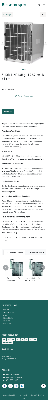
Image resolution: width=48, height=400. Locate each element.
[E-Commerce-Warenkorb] (39, 5)
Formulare (6, 323)
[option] (24, 273)
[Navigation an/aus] (44, 5)
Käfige (8, 14)
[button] (43, 14)
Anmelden (8, 111)
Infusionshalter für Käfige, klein (12, 279)
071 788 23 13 (12, 380)
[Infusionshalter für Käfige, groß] (34, 267)
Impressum (6, 356)
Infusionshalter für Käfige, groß (32, 279)
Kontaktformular (12, 374)
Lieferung (6, 321)
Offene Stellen (8, 318)
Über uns (6, 309)
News (4, 315)
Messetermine (8, 312)
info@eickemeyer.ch (14, 377)
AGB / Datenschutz (9, 358)
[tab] (14, 252)
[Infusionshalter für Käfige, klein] (14, 267)
